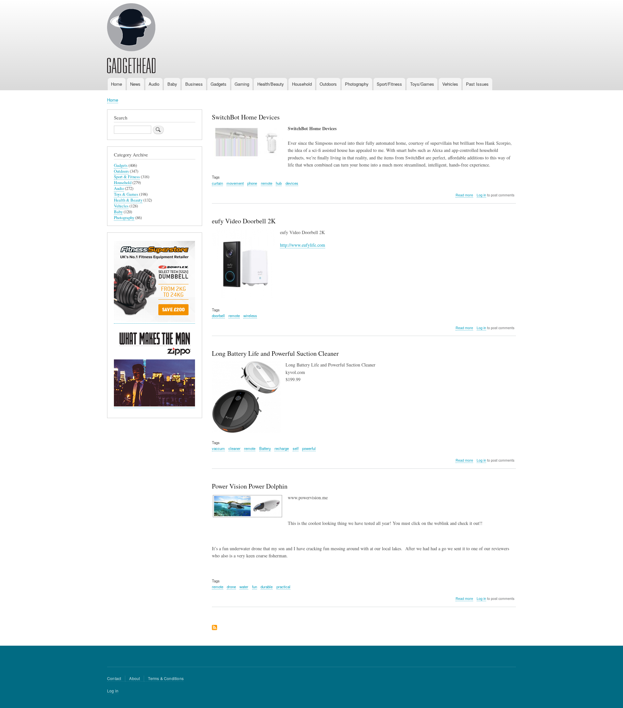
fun (254, 586)
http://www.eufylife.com (302, 245)
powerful (309, 448)
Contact (114, 678)
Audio (154, 84)
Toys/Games (422, 84)
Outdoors (328, 84)
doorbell (218, 315)
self (296, 448)
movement (235, 183)
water (243, 586)
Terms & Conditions (166, 678)
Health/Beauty (270, 84)
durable (267, 586)
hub (279, 183)
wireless (250, 315)
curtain (217, 183)
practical (283, 586)
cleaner (234, 448)
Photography (357, 84)
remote (266, 183)
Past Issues (477, 84)
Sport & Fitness (127, 177)
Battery (265, 448)
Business (194, 84)
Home (116, 84)
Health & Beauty (128, 200)
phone (252, 183)
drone (231, 586)
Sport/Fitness (389, 84)
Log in (481, 195)
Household (302, 84)
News (135, 84)
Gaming (242, 84)
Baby (172, 84)
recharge (282, 448)
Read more (464, 195)
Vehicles (450, 84)
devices (292, 183)
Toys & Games (126, 194)
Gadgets (218, 84)
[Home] (131, 39)
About (134, 678)
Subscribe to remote (214, 628)
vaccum (218, 448)
